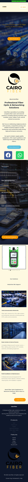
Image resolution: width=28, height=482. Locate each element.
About (14, 439)
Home (14, 437)
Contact (14, 442)
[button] (18, 1)
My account (14, 444)
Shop (14, 441)
